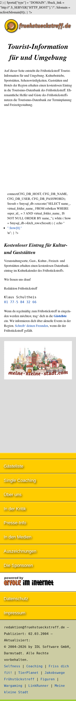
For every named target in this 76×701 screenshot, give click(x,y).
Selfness (12, 666)
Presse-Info (15, 522)
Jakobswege (55, 673)
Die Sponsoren (18, 565)
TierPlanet (28, 673)
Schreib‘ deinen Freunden (31, 325)
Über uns (12, 494)
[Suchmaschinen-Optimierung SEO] (38, 582)
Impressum (14, 612)
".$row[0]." (14, 228)
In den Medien (17, 536)
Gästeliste (13, 466)
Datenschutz (16, 598)
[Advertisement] (38, 149)
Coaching (34, 666)
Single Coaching (20, 480)
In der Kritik (15, 508)
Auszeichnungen (20, 551)
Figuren (48, 679)
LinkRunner (38, 686)
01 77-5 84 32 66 (20, 302)
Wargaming (13, 686)
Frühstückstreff (19, 679)
